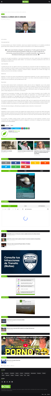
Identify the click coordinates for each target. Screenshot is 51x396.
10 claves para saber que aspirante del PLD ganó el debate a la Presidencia (18, 243)
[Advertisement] (25, 7)
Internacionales (33, 373)
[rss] (35, 162)
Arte (2, 373)
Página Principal (4, 12)
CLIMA (9, 171)
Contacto (48, 394)
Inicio (45, 394)
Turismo (21, 375)
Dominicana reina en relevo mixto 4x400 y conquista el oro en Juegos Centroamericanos (20, 328)
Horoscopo (33, 294)
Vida (25, 375)
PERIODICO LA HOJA (17, 131)
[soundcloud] (45, 162)
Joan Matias (7, 125)
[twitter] (5, 166)
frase (25, 171)
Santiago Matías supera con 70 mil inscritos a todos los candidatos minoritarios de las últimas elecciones (23, 233)
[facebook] (15, 162)
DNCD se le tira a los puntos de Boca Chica (13, 360)
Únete (43, 394)
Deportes (17, 373)
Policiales (43, 373)
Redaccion (7, 375)
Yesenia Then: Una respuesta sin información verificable (15, 319)
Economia (21, 373)
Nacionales (39, 373)
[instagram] (25, 162)
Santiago (12, 375)
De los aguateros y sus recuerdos (6, 151)
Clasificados (6, 373)
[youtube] (25, 166)
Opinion (9, 12)
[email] (5, 162)
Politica (3, 375)
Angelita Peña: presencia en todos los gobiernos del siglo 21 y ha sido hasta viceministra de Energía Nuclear (42, 152)
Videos (28, 375)
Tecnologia (17, 375)
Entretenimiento (27, 373)
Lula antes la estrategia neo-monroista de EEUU (25, 151)
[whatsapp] (15, 166)
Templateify (3, 394)
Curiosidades (12, 373)
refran (41, 171)
